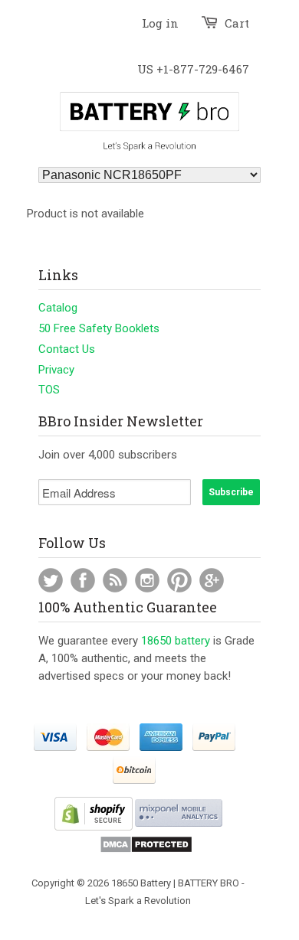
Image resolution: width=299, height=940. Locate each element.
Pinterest (179, 580)
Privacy (56, 370)
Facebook (83, 580)
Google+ (211, 580)
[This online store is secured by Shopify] (93, 827)
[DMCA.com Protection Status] (146, 850)
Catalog (57, 308)
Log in (160, 23)
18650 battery (175, 641)
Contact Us (66, 349)
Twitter (50, 580)
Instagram (147, 580)
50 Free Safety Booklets (98, 328)
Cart (237, 23)
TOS (49, 390)
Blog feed (115, 580)
